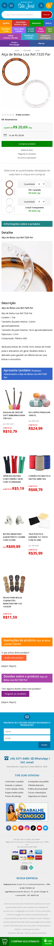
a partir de (7, 428)
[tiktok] (33, 828)
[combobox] (27, 14)
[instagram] (27, 828)
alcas (37, 51)
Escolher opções (27, 144)
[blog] (14, 828)
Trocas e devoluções (37, 792)
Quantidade (29, 184)
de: (4, 424)
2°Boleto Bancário (36, 785)
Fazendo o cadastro (13, 785)
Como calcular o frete (14, 789)
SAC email (27, 762)
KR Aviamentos (9, 119)
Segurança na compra (37, 796)
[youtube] (39, 828)
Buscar (47, 14)
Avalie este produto (13, 657)
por (4, 547)
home (17, 51)
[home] (26, 8)
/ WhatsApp (38, 758)
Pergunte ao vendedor (15, 693)
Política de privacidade (38, 789)
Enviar (44, 744)
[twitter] (45, 828)
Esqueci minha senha (14, 792)
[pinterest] (21, 828)
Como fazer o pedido (14, 781)
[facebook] (8, 828)
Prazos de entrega (13, 796)
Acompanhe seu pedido (38, 781)
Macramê (27, 51)
